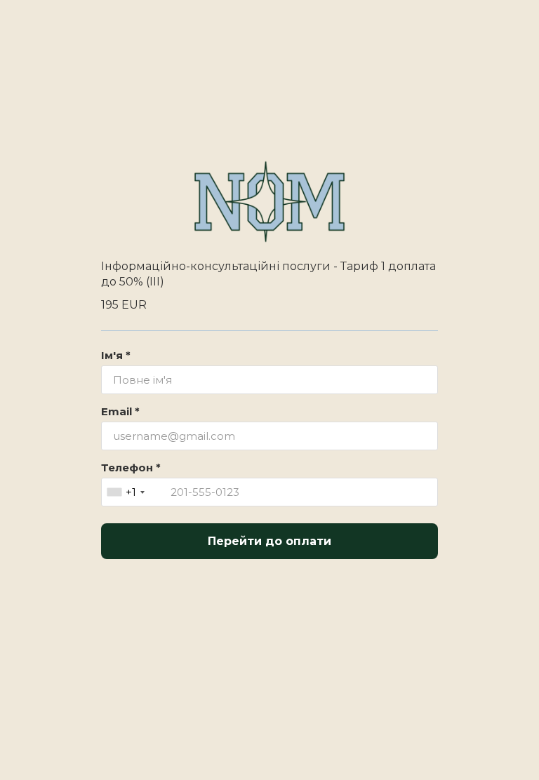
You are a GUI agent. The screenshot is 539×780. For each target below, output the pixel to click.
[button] (134, 492)
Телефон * (131, 467)
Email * (120, 411)
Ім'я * (116, 355)
